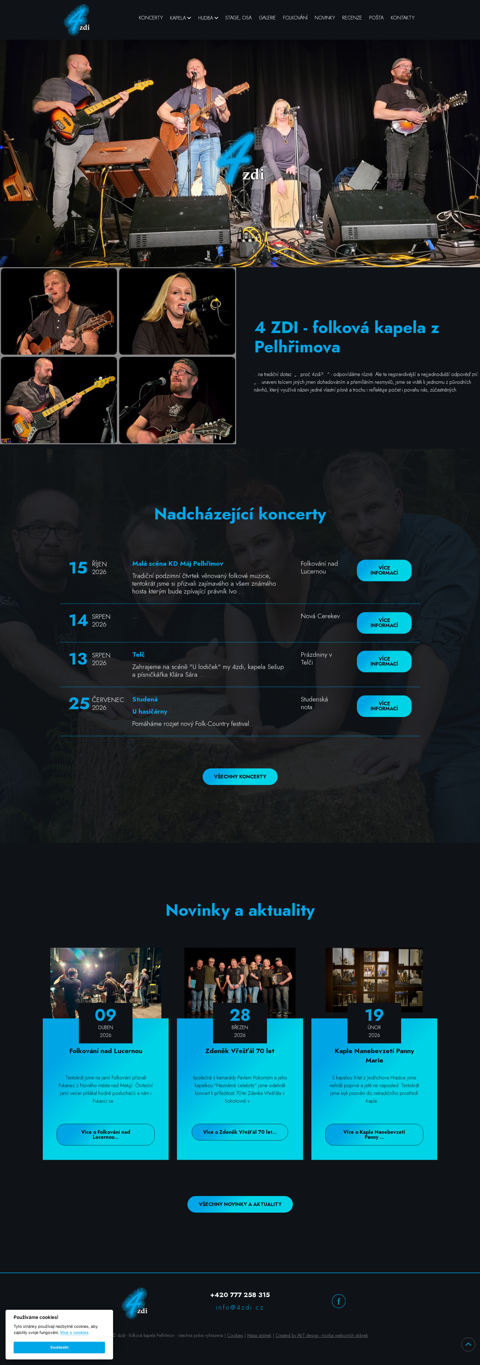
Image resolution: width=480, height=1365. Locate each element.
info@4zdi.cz (240, 1307)
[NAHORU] (468, 1344)
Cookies (235, 1335)
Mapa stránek (259, 1335)
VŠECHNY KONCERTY (240, 776)
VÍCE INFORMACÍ (384, 570)
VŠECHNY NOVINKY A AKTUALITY (240, 1204)
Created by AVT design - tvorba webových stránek (322, 1335)
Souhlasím (59, 1347)
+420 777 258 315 (240, 1295)
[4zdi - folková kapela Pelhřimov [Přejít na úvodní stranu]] (77, 19)
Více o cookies (74, 1332)
